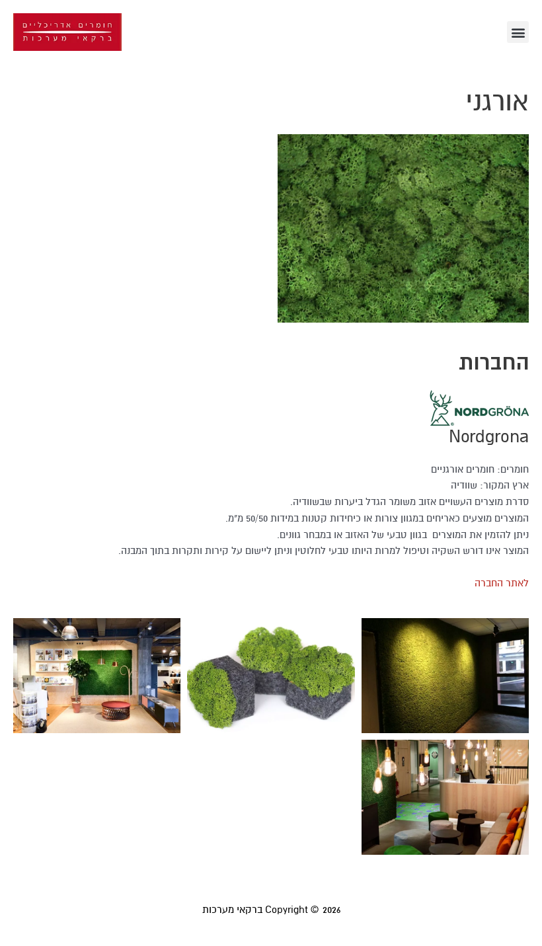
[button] (518, 32)
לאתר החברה (502, 583)
